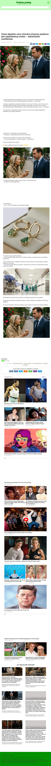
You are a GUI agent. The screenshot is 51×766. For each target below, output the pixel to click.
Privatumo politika (5, 757)
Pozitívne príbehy (23, 2)
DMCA (19, 757)
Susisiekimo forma (34, 757)
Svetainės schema (25, 757)
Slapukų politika (13, 757)
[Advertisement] (25, 20)
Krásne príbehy (28, 363)
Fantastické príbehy (18, 363)
